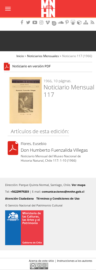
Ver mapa (79, 185)
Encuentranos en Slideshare (74, 22)
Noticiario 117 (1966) (77, 56)
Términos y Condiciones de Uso (58, 198)
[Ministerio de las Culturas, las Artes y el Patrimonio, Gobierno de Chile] (48, 227)
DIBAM (48, 19)
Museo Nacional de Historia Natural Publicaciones (48, 9)
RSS (93, 22)
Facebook (7, 266)
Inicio (20, 56)
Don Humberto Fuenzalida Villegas (54, 150)
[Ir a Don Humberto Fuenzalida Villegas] (13, 149)
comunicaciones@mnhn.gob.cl (63, 191)
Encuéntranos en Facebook (23, 22)
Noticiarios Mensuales (43, 56)
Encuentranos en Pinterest (67, 22)
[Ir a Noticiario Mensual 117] (8, 66)
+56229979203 (19, 191)
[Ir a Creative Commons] (39, 265)
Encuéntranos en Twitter (29, 22)
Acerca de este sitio (41, 261)
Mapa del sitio (86, 22)
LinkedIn (24, 266)
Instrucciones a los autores (74, 261)
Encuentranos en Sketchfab (80, 22)
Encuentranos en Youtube (36, 22)
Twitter (16, 266)
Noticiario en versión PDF (31, 66)
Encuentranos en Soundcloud (61, 22)
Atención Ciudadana (19, 198)
